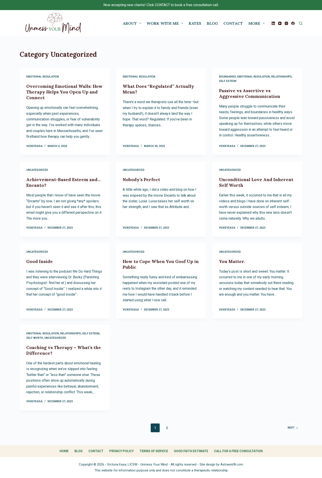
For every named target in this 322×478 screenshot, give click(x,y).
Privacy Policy (121, 451)
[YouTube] (279, 23)
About (130, 23)
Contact (233, 23)
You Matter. (232, 261)
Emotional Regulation (42, 76)
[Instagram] (286, 23)
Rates (195, 23)
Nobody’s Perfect (141, 179)
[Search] (300, 23)
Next (291, 427)
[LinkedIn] (273, 23)
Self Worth (34, 337)
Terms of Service (154, 451)
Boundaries (227, 76)
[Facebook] (293, 23)
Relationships (281, 76)
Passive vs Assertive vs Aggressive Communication (249, 93)
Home (64, 451)
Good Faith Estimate (191, 451)
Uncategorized (37, 169)
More (254, 23)
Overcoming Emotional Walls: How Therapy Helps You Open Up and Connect (64, 91)
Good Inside (39, 261)
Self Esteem (227, 81)
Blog (212, 23)
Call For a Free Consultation (238, 451)
